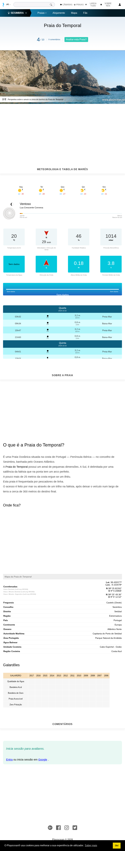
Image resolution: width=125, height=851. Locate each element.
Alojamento (59, 13)
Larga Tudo (93, 4)
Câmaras (67, 5)
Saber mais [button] (91, 845)
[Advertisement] (62, 128)
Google (42, 759)
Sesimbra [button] (17, 13)
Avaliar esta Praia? (76, 39)
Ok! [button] (117, 845)
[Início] (3, 5)
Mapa (74, 13)
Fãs (85, 13)
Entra (9, 759)
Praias (41, 13)
